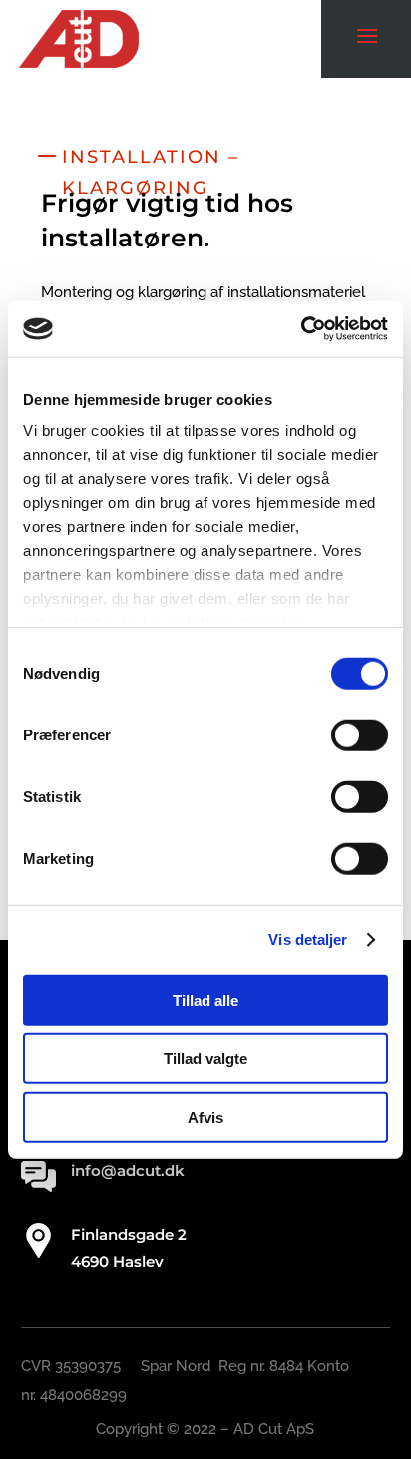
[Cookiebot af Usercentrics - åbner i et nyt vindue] (300, 329)
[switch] (359, 734)
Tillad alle (205, 999)
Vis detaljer (307, 939)
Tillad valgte (205, 1058)
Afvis (205, 1116)
